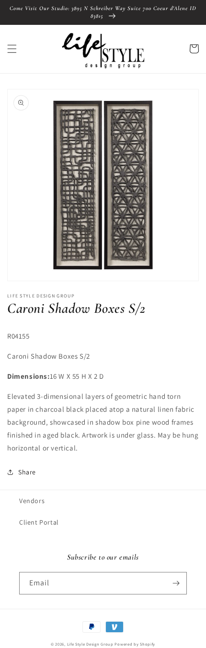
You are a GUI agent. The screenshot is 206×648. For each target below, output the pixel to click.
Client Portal (39, 522)
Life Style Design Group (90, 644)
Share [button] (27, 472)
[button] (12, 48)
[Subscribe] (175, 583)
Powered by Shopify (134, 644)
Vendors (32, 500)
